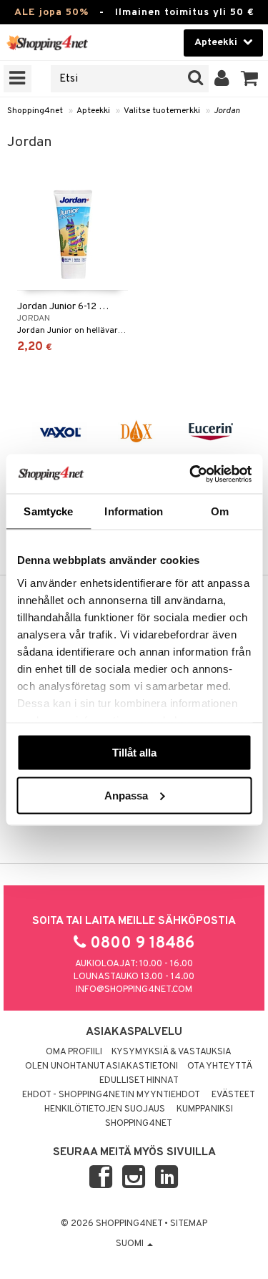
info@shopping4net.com (134, 990)
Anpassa (126, 795)
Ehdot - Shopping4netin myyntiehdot (111, 1095)
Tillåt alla (134, 753)
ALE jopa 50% (51, 12)
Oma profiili (74, 1052)
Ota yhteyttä (219, 1066)
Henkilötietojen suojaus (104, 1109)
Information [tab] (133, 511)
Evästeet (233, 1095)
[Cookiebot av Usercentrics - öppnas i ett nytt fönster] (191, 474)
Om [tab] (220, 511)
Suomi (131, 1244)
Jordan (227, 111)
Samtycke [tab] (48, 511)
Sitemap (188, 1224)
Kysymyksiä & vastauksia (171, 1052)
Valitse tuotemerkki (162, 111)
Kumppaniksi (205, 1109)
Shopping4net (35, 111)
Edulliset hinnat (139, 1080)
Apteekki (93, 111)
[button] (249, 78)
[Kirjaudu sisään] (222, 78)
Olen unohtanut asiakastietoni (101, 1066)
